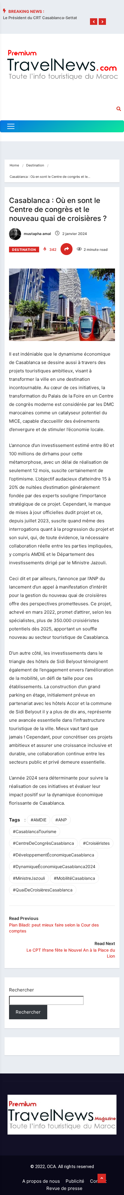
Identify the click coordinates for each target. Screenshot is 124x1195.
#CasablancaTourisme (34, 831)
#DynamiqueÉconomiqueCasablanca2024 (54, 866)
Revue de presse (64, 1188)
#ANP (61, 819)
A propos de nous (41, 1181)
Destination (35, 165)
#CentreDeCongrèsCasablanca (43, 843)
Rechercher (21, 990)
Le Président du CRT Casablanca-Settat (40, 17)
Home (14, 165)
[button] (93, 21)
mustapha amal (37, 233)
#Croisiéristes (96, 843)
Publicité (75, 1181)
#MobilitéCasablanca (74, 878)
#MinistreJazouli (29, 878)
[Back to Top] (102, 1178)
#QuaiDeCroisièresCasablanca (43, 889)
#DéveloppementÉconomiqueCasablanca (53, 854)
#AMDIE (38, 819)
